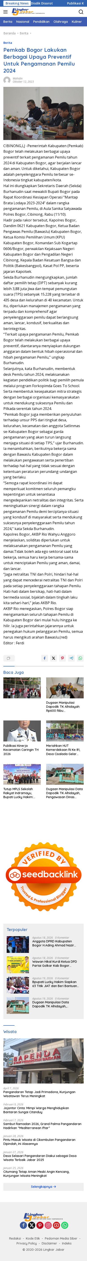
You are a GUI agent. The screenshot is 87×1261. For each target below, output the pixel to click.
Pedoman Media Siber (61, 1238)
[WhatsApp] (64, 1226)
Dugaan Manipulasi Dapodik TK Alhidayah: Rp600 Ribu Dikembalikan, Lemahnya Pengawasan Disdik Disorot (65, 707)
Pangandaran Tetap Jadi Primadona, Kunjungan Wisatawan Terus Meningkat (39, 1094)
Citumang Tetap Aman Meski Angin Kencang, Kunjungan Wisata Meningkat (36, 1174)
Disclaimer (49, 1243)
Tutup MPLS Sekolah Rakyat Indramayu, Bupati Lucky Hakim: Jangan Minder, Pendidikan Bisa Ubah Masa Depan (19, 793)
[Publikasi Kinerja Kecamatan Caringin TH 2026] (22, 730)
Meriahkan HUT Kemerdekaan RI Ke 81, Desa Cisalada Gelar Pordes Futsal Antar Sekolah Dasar (63, 750)
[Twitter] (31, 1226)
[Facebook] (23, 1226)
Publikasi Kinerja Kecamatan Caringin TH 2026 (21, 750)
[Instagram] (48, 1226)
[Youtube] (56, 1226)
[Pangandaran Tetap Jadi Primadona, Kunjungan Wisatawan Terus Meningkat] (43, 1061)
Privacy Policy (27, 1243)
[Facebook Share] (44, 658)
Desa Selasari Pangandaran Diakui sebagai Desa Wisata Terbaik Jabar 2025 (40, 1158)
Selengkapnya (42, 1187)
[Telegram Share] (71, 658)
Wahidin (18, 78)
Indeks (67, 1243)
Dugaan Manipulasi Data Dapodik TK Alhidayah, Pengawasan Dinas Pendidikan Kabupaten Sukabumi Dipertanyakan (64, 793)
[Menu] (6, 12)
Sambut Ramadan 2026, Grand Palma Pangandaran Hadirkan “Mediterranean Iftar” (42, 1126)
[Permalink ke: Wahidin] (6, 79)
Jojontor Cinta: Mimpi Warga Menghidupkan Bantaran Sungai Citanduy (36, 1110)
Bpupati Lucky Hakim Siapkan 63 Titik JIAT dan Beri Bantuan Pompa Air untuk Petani (54, 984)
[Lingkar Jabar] (27, 12)
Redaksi (15, 1238)
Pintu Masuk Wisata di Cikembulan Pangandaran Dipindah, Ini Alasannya (39, 1142)
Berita (7, 43)
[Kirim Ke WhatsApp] (80, 658)
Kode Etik (33, 1238)
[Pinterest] (40, 1226)
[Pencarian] (81, 12)
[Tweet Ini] (53, 658)
